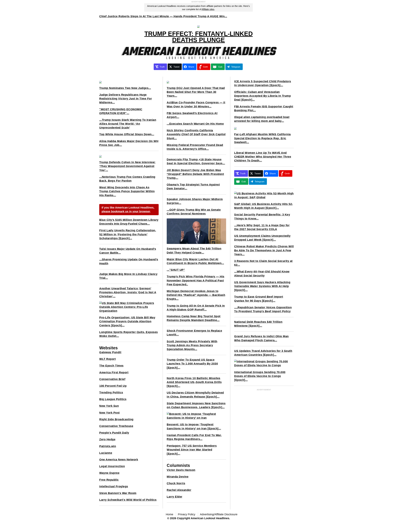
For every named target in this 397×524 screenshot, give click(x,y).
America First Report (113, 372)
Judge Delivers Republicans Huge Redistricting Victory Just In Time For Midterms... (125, 98)
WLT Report (107, 359)
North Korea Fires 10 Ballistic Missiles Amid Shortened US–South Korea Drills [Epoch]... (194, 382)
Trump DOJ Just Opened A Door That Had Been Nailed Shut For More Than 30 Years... (196, 91)
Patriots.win (107, 446)
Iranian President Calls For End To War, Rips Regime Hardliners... (194, 437)
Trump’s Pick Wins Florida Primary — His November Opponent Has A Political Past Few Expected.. (195, 280)
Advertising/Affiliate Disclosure (218, 514)
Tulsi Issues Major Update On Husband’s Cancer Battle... (127, 250)
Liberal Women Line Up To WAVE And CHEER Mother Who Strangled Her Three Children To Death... (262, 156)
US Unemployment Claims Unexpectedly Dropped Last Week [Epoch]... (262, 237)
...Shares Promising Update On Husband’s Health (128, 261)
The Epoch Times (111, 365)
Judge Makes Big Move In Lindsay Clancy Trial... (128, 275)
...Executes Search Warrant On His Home (195, 123)
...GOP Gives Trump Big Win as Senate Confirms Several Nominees (194, 211)
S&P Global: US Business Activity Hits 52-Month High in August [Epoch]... (263, 205)
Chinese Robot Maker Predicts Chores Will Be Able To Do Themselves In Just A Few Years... (264, 250)
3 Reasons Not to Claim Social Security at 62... (263, 262)
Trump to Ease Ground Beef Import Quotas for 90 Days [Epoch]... (258, 298)
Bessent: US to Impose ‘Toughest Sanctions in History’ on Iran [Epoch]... (194, 426)
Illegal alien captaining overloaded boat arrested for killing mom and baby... (261, 119)
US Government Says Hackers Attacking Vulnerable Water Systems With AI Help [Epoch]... (262, 286)
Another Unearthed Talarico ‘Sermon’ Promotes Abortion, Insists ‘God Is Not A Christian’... (127, 292)
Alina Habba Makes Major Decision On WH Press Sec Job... (128, 143)
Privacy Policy (186, 514)
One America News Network (118, 459)
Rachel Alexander (179, 490)
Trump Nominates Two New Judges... (125, 88)
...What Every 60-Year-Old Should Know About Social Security (262, 273)
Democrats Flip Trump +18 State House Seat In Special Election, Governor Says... (196, 161)
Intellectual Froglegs (113, 486)
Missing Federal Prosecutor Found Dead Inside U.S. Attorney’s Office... (195, 146)
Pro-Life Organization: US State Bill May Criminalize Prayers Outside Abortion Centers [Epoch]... (127, 321)
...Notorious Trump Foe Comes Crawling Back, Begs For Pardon (127, 178)
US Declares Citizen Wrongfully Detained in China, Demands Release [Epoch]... (195, 394)
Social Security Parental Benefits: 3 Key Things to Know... (262, 216)
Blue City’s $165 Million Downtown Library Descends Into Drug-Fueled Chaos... (128, 221)
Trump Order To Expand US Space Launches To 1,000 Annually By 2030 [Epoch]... (192, 363)
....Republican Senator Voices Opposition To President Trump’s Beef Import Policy (263, 309)
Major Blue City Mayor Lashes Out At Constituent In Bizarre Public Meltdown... (195, 261)
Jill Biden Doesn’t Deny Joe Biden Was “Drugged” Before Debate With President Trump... (195, 174)
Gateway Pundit (110, 352)
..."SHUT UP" (176, 269)
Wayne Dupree (109, 472)
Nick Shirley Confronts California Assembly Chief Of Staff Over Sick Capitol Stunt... (196, 134)
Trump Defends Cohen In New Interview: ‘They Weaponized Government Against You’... (127, 166)
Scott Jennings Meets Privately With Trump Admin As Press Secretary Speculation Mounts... (192, 345)
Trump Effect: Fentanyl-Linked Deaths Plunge (198, 37)
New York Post (109, 412)
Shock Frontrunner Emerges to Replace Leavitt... (194, 332)
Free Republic (109, 479)
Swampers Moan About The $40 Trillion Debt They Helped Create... (194, 250)
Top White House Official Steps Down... (126, 134)
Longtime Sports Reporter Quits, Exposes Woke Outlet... (128, 334)
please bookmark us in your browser (126, 211)
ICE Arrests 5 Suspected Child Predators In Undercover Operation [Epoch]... (262, 83)
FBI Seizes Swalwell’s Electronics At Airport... (192, 115)
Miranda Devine (177, 476)
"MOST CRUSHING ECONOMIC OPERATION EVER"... (120, 111)
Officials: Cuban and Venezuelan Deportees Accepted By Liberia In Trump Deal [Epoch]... (262, 95)
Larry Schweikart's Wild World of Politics (128, 499)
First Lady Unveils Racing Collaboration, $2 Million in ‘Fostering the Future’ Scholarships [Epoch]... (127, 234)
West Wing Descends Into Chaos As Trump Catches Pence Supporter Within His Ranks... (127, 191)
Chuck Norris (176, 483)
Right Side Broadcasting (116, 419)
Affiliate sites (208, 9)
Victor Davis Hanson (181, 470)
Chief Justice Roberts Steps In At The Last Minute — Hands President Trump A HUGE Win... (163, 16)
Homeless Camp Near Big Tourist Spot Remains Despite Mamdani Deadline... (194, 318)
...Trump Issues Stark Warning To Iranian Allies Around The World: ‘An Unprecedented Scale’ (127, 123)
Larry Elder (174, 496)
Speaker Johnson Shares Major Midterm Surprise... (195, 201)
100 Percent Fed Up (113, 385)
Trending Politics (111, 392)
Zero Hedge (107, 439)
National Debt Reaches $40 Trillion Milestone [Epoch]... (258, 323)
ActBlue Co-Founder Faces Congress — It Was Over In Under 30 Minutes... (196, 104)
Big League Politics (113, 399)
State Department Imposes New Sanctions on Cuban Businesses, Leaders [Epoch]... (196, 405)
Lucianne (105, 452)
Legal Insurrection (112, 466)
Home (169, 514)
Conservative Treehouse (116, 426)
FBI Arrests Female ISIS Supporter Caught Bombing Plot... (263, 108)
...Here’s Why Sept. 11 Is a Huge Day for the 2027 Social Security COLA (262, 227)
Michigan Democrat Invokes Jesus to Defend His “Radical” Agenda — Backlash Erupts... (196, 295)
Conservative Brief (112, 379)
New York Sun (109, 405)
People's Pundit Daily (114, 432)
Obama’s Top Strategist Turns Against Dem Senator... (193, 186)
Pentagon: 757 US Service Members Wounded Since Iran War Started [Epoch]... (192, 449)
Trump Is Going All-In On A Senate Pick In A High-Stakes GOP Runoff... (196, 307)
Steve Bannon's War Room (117, 493)
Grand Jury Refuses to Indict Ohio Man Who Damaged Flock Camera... (261, 338)
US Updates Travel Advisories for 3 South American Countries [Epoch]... (263, 352)
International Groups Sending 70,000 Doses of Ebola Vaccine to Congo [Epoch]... (259, 376)
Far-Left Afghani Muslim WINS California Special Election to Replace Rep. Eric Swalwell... (262, 138)
